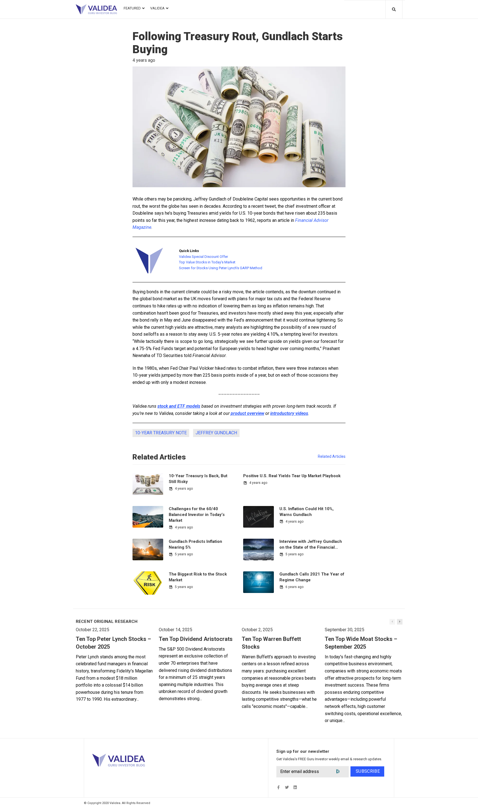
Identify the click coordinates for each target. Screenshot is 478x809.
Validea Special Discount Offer (203, 257)
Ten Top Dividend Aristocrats (196, 639)
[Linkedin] (295, 787)
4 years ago (184, 488)
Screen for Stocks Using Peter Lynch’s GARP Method (220, 268)
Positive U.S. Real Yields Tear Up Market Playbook (292, 475)
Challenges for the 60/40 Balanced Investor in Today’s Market (197, 514)
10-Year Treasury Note (161, 432)
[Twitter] (287, 787)
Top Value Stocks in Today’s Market (207, 262)
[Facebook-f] (278, 787)
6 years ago (294, 587)
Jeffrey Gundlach (216, 432)
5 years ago (184, 554)
